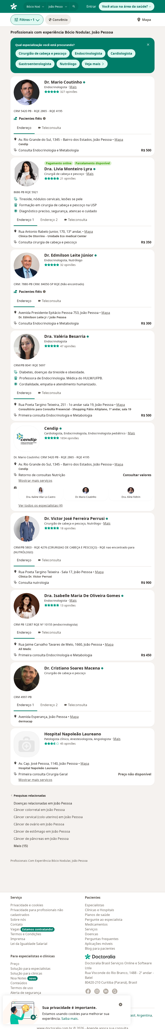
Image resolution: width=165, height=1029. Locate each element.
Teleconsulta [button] (51, 128)
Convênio (60, 19)
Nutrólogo (68, 64)
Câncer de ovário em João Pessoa (39, 824)
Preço (14, 964)
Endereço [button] (24, 128)
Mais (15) (21, 845)
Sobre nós (18, 919)
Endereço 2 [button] (49, 219)
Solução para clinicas (26, 973)
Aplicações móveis (99, 943)
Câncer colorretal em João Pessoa (39, 809)
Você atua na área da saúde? (125, 6)
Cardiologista (121, 53)
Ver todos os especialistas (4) (41, 505)
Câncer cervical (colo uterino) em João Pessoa (48, 817)
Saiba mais (69, 1018)
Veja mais (92, 64)
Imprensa (17, 939)
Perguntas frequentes (102, 939)
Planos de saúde (97, 915)
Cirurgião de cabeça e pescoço (42, 53)
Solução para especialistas (30, 968)
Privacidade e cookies (26, 905)
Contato (16, 924)
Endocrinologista (88, 53)
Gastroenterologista (35, 64)
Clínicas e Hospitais (99, 910)
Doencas (91, 934)
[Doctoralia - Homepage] (15, 6)
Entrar (91, 6)
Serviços (91, 929)
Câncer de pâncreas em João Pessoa (41, 838)
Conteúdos (18, 983)
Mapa (146, 19)
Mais (73, 87)
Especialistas (94, 905)
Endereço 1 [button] (25, 219)
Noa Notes (23, 978)
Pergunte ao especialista (103, 919)
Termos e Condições (25, 934)
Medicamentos (96, 924)
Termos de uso (21, 988)
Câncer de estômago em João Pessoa (42, 831)
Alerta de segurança (25, 992)
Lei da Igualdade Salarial (28, 943)
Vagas (31, 929)
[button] (148, 45)
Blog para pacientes (100, 948)
